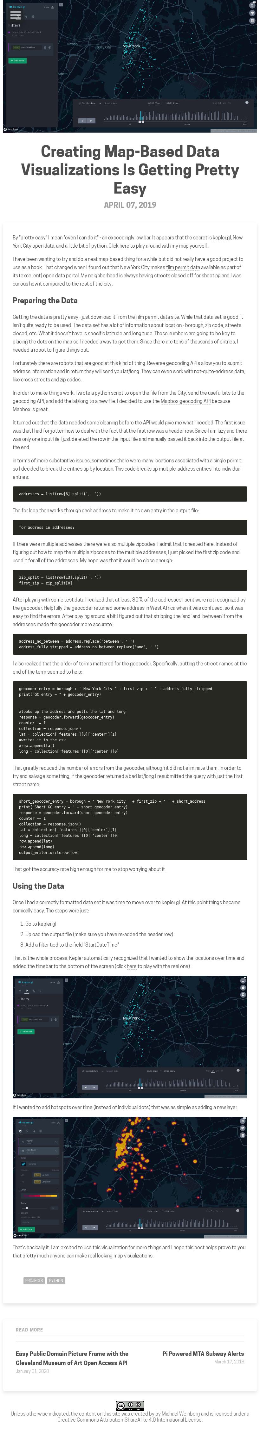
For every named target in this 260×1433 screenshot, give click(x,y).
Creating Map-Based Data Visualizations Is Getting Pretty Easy (130, 169)
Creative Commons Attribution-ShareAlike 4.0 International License (129, 1420)
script (117, 393)
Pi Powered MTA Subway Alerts (203, 1353)
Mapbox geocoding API (186, 401)
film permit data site (157, 317)
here (124, 246)
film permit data (183, 267)
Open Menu (15, 15)
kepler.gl (222, 238)
